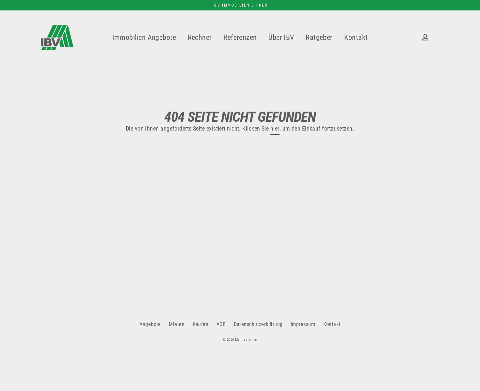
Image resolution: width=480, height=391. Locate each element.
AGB (221, 324)
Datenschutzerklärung (258, 324)
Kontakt (356, 37)
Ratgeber (319, 37)
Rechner (200, 37)
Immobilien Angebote (144, 37)
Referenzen (240, 37)
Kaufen (201, 324)
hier (275, 128)
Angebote (150, 324)
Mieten (176, 324)
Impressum (303, 324)
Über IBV (281, 37)
